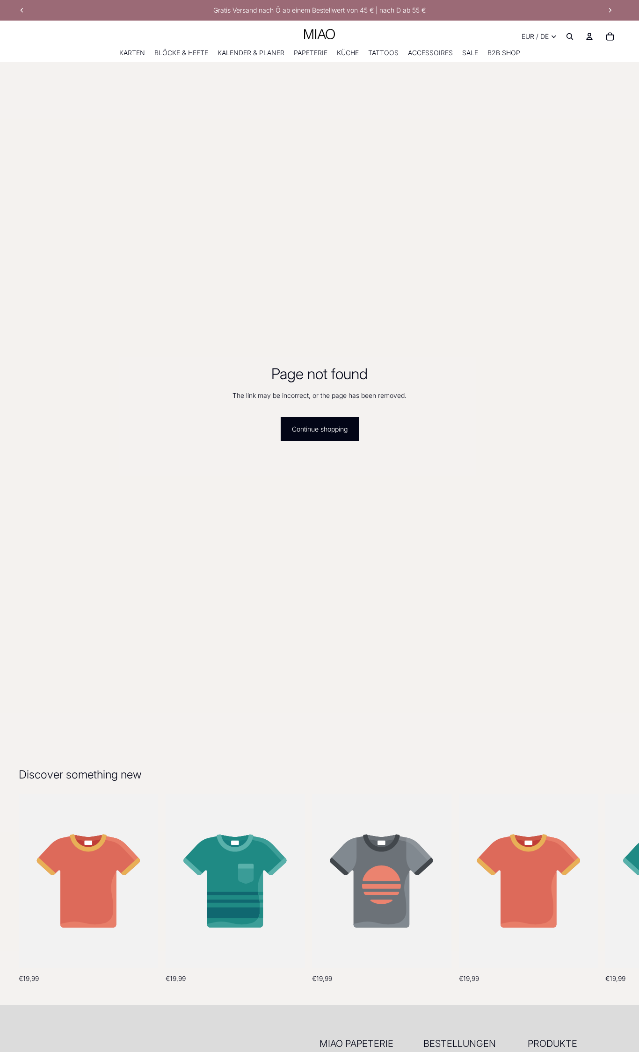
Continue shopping (320, 429)
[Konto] (589, 36)
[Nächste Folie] (610, 10)
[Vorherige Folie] (22, 10)
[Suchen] (569, 36)
